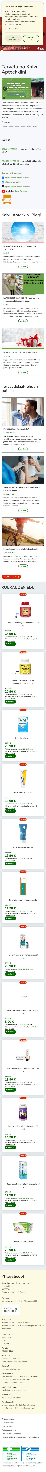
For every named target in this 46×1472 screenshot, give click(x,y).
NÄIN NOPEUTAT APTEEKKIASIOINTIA (20, 352)
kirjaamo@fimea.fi (10, 1466)
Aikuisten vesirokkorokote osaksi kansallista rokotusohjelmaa (21, 488)
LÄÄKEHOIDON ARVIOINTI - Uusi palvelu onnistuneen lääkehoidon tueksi (21, 299)
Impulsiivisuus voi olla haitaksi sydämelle (20, 549)
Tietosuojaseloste (9, 1430)
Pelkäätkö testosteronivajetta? (16, 429)
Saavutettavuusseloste (11, 1433)
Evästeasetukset (8, 1419)
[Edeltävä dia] (5, 88)
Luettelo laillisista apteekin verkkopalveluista (20, 1437)
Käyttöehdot (7, 1426)
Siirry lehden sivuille (10, 577)
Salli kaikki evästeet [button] (31, 38)
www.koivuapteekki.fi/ (11, 1369)
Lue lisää (23, 266)
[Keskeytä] (2, 50)
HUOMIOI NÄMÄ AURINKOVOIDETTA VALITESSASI (19, 247)
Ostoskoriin (10, 644)
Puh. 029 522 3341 (27, 1466)
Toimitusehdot (7, 1423)
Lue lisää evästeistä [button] (12, 28)
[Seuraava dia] (43, 34)
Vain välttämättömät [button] (13, 38)
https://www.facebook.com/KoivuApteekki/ (19, 1301)
